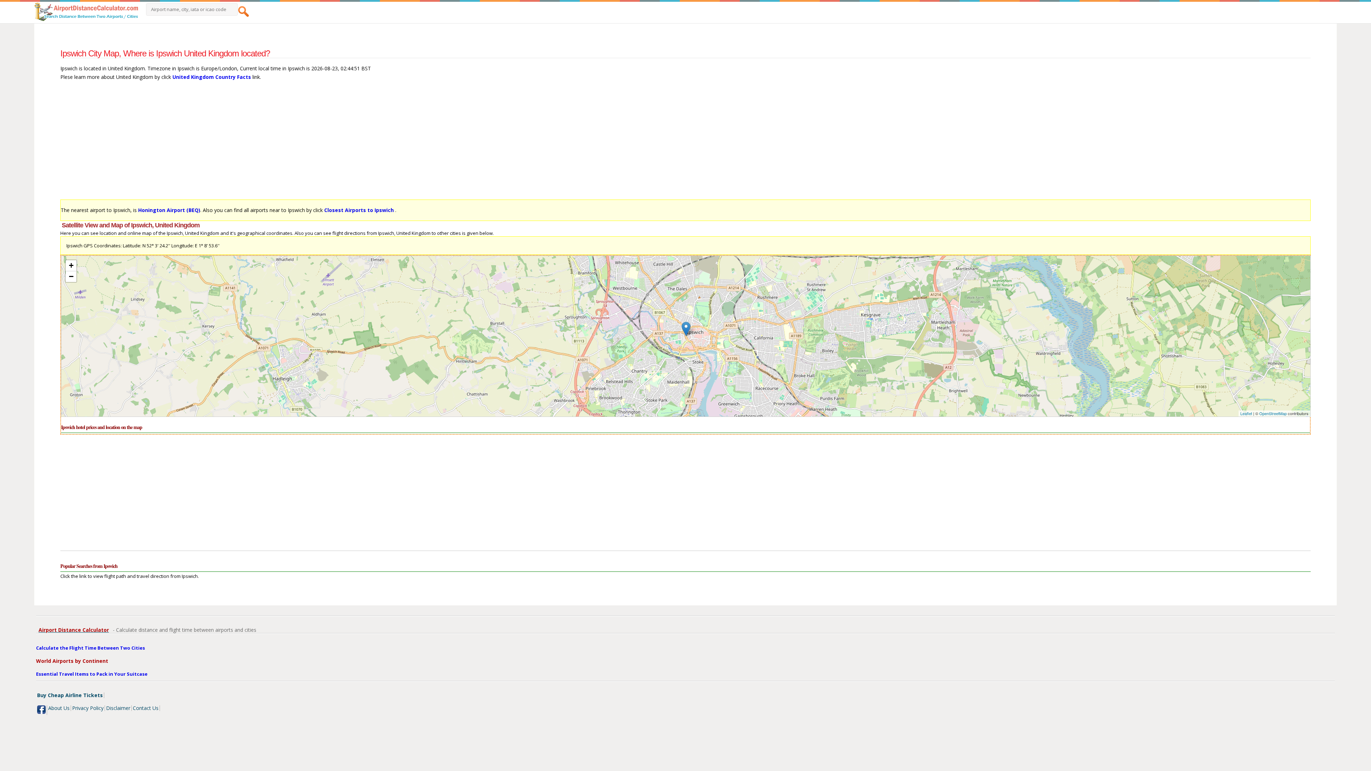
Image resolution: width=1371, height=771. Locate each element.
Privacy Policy (88, 708)
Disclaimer (118, 708)
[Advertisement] (274, 143)
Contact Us (146, 708)
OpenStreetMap (1273, 413)
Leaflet (1246, 413)
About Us (59, 708)
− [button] (71, 276)
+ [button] (71, 265)
